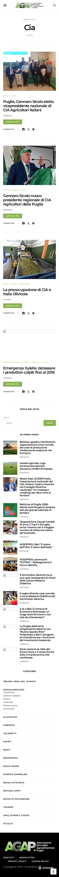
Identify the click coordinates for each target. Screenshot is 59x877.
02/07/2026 (24, 587)
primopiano (24, 284)
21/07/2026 (24, 517)
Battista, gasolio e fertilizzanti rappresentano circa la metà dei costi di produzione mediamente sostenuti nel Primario (37, 447)
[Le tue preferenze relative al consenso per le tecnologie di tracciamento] (53, 872)
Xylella (44, 362)
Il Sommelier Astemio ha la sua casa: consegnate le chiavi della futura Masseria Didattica (38, 579)
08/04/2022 (8, 210)
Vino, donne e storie (16, 815)
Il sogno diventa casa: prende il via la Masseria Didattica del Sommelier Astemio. (37, 596)
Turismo (8, 807)
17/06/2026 (24, 644)
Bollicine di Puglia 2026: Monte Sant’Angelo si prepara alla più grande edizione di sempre (37, 508)
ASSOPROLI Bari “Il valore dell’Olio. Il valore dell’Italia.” (36, 546)
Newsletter (27, 857)
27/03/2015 (7, 378)
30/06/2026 (24, 603)
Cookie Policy (40, 861)
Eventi (6, 96)
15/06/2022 (7, 116)
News (13, 96)
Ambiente (25, 362)
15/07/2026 (24, 551)
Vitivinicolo (8, 709)
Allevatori (10, 717)
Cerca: (6, 418)
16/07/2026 (24, 537)
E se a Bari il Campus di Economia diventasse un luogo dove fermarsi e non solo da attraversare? (35, 613)
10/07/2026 (24, 569)
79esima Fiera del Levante (19, 681)
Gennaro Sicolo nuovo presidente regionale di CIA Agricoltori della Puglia (27, 199)
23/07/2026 (24, 473)
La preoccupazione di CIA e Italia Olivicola (27, 291)
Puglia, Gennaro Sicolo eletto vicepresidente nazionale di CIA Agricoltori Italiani (28, 105)
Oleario (13, 284)
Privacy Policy (17, 861)
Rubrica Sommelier (15, 774)
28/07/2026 (24, 457)
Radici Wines (11, 766)
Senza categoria (13, 782)
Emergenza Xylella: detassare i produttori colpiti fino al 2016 (29, 370)
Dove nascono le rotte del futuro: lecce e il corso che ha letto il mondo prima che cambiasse (37, 653)
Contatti (8, 857)
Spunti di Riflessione (16, 799)
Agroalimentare (11, 190)
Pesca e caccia (10, 705)
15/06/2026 (24, 661)
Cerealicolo (8, 692)
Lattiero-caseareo (12, 696)
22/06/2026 (24, 621)
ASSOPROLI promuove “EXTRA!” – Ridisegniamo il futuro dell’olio (35, 562)
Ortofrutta (8, 702)
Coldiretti (9, 733)
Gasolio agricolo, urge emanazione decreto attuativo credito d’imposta (36, 466)
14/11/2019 (7, 300)
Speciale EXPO (12, 790)
